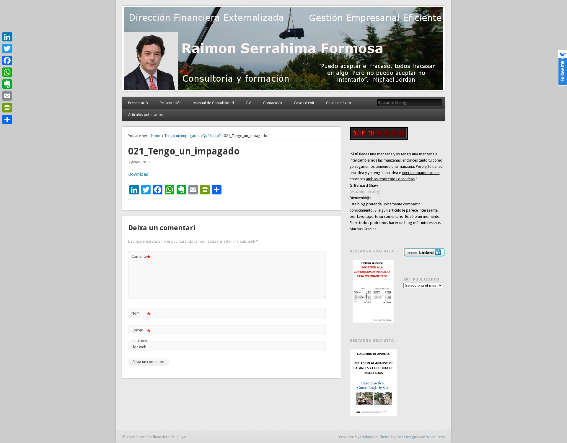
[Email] (7, 96)
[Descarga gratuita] (373, 291)
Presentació (138, 103)
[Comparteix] (7, 119)
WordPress (435, 437)
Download (138, 174)
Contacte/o (272, 103)
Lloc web (138, 347)
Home (156, 135)
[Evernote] (7, 84)
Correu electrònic (141, 335)
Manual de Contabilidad (213, 103)
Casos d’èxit (304, 103)
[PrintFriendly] (7, 108)
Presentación (171, 103)
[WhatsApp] (7, 72)
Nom (141, 315)
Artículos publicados (145, 114)
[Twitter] (7, 48)
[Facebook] (7, 60)
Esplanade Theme (375, 437)
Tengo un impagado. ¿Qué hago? (192, 135)
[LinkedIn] (7, 37)
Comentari (141, 258)
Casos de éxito (338, 103)
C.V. (248, 103)
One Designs (407, 437)
